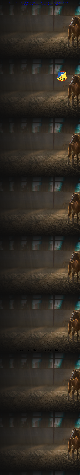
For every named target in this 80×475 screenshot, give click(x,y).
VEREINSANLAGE (47, 2)
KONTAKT (58, 4)
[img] (40, 74)
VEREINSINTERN (50, 4)
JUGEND (55, 2)
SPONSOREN (31, 4)
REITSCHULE (32, 2)
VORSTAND (40, 2)
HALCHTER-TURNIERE (63, 2)
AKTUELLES (16, 2)
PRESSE (37, 4)
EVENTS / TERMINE (24, 2)
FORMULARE (43, 4)
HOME (10, 2)
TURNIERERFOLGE (24, 4)
